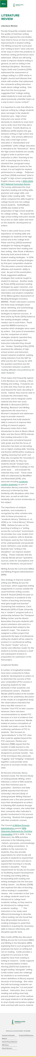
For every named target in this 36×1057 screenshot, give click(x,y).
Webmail (4, 1038)
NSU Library (5, 1045)
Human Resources (7, 1048)
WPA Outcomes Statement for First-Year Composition (16, 831)
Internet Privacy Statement (9, 1042)
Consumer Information (8, 1035)
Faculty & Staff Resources (26, 1035)
